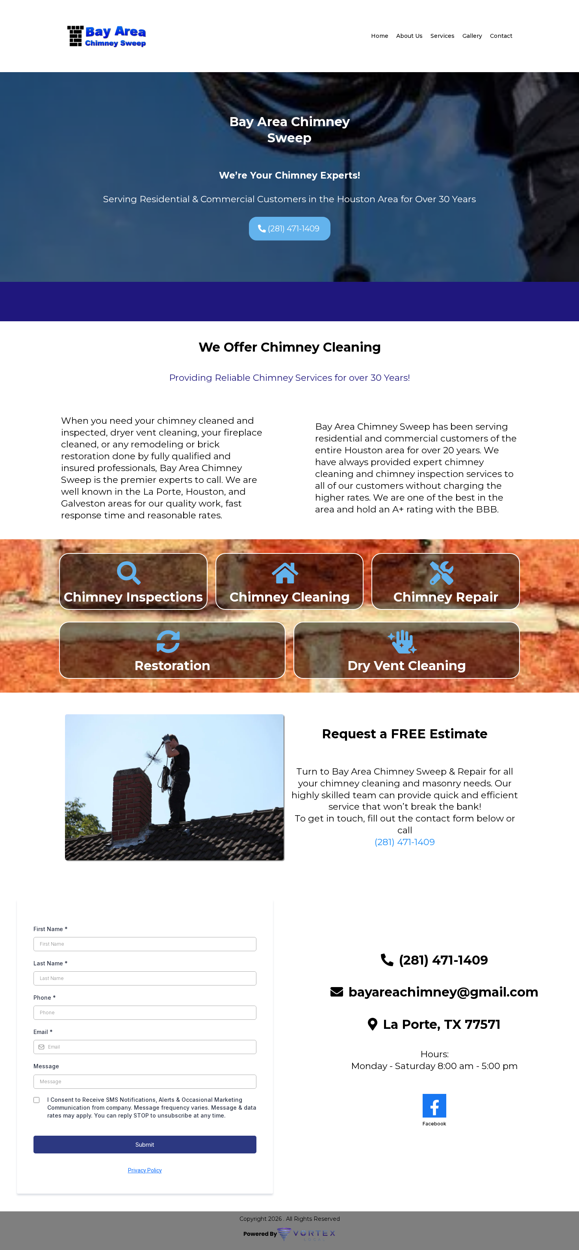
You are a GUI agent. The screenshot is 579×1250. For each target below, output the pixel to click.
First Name (50, 929)
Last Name (50, 963)
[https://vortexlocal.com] (289, 1234)
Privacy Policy (145, 1170)
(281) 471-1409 (405, 842)
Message (46, 1066)
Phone (44, 997)
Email (43, 1031)
